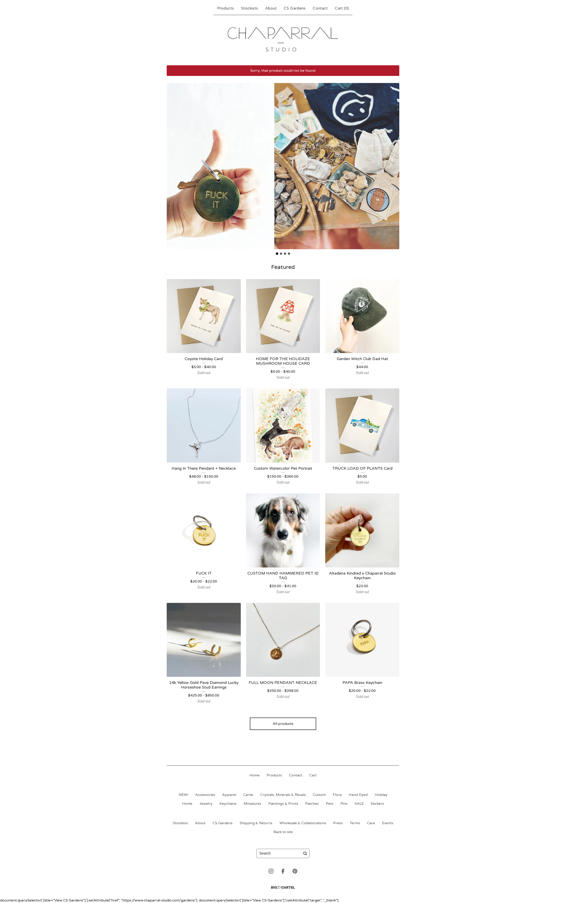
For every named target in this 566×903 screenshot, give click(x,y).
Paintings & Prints (283, 803)
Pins (344, 803)
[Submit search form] (305, 853)
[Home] (283, 39)
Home (254, 775)
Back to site (283, 832)
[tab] (277, 253)
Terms (355, 823)
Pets (329, 803)
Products (225, 8)
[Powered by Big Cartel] (283, 887)
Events (387, 823)
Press (338, 823)
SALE (359, 803)
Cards (248, 795)
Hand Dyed (358, 795)
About (271, 8)
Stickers (377, 803)
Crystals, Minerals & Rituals (283, 795)
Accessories (205, 795)
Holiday (381, 795)
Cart (313, 775)
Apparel (229, 795)
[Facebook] (283, 871)
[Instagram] (271, 871)
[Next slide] (393, 166)
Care (371, 823)
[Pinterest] (295, 871)
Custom (319, 795)
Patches (312, 803)
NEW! (183, 795)
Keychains (228, 803)
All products (283, 724)
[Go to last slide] (172, 166)
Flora (337, 795)
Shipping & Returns (256, 823)
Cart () (342, 8)
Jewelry (205, 803)
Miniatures (252, 803)
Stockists (249, 8)
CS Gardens (295, 8)
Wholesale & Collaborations (302, 823)
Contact (320, 8)
